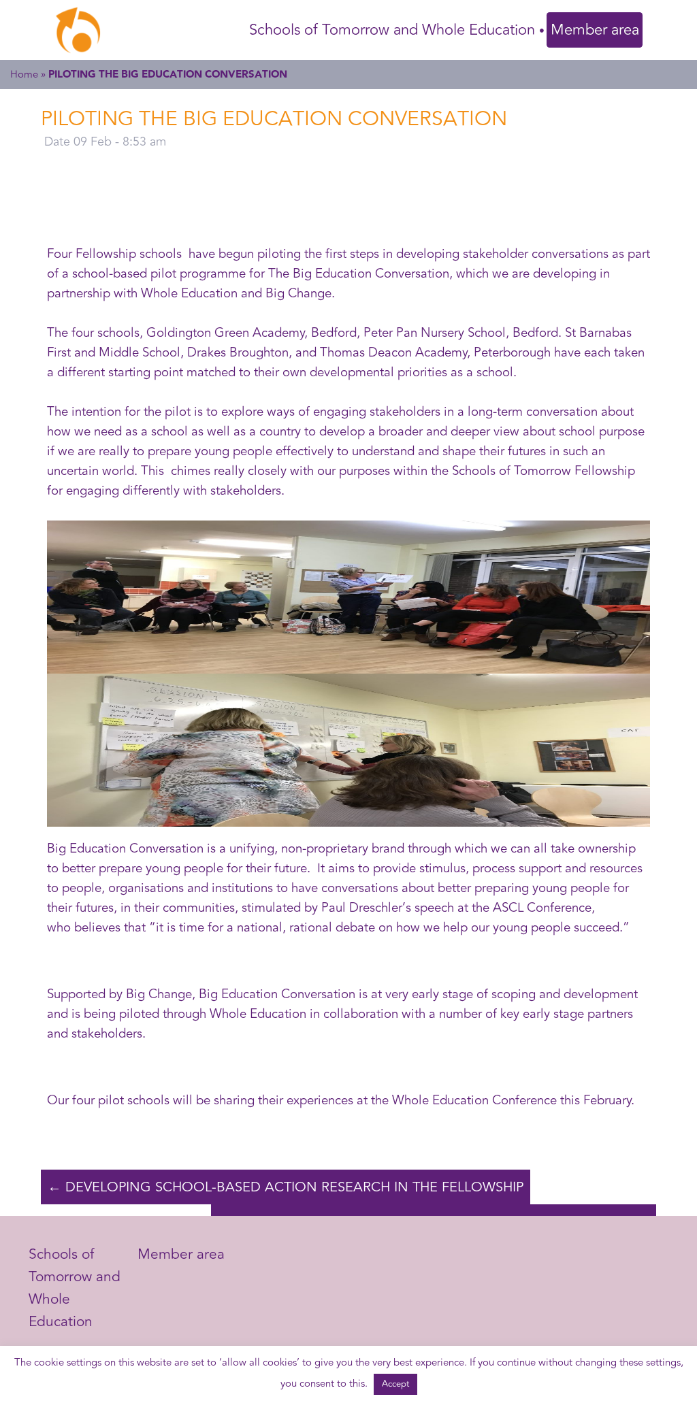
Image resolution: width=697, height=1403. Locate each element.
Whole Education (258, 1014)
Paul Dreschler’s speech (387, 908)
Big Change (159, 994)
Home (24, 74)
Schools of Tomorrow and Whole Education (392, 30)
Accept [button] (395, 1384)
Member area (595, 30)
